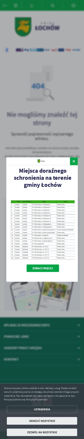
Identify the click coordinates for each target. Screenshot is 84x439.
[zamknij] (74, 161)
